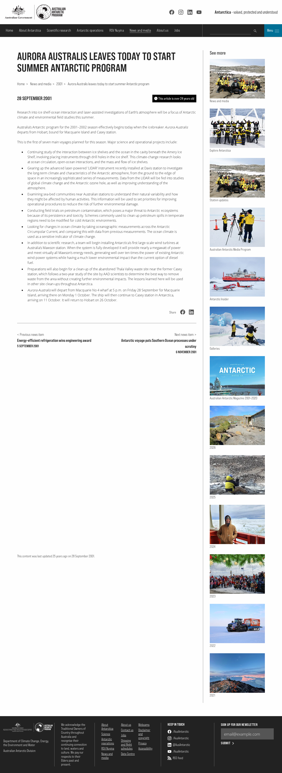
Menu (270, 30)
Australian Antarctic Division (19, 751)
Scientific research (59, 30)
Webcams (143, 725)
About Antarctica (30, 30)
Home (9, 30)
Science (105, 734)
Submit (226, 743)
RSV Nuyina (116, 30)
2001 (59, 83)
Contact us (127, 730)
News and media (140, 30)
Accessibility (145, 748)
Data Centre (128, 754)
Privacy (142, 743)
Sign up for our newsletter (239, 725)
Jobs (177, 30)
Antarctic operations (90, 30)
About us (162, 30)
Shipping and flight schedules (127, 744)
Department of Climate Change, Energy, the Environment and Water (26, 743)
